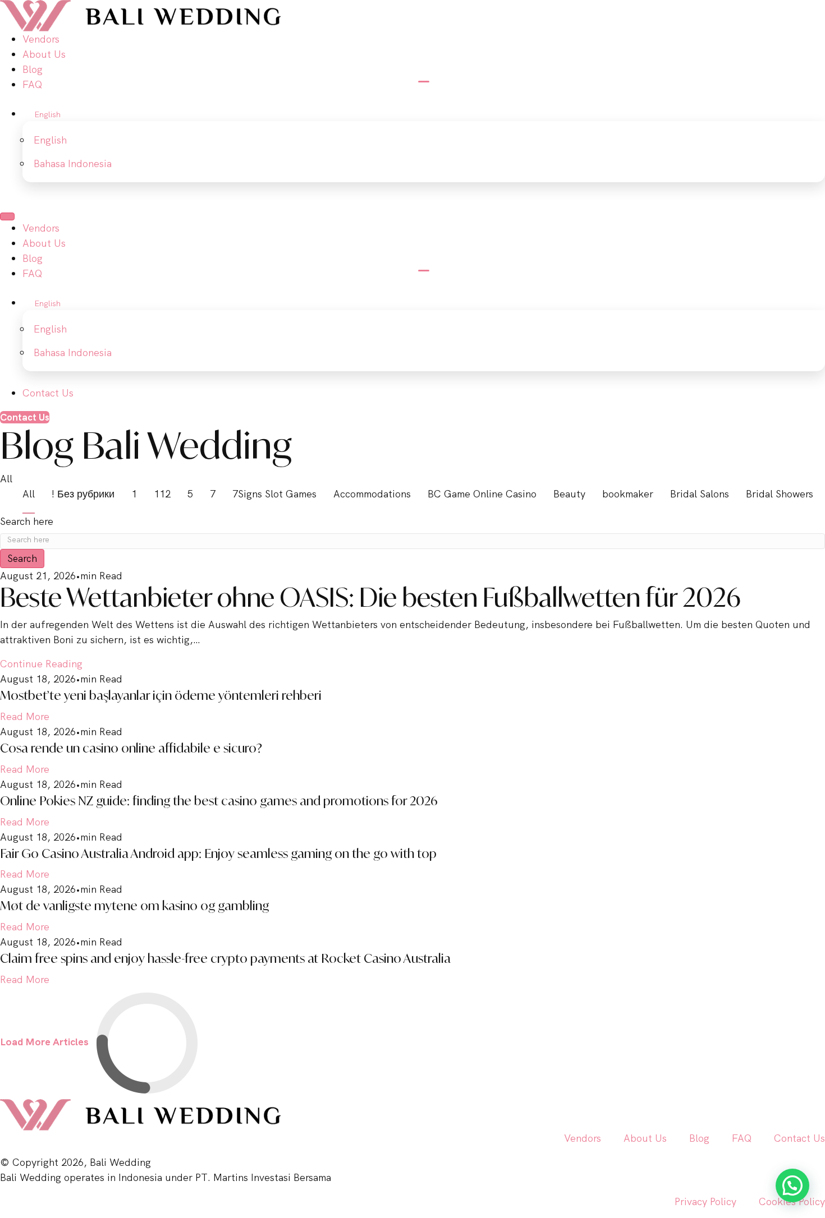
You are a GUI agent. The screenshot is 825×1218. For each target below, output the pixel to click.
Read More (24, 716)
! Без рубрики (83, 493)
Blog (699, 1138)
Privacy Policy (705, 1201)
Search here (26, 521)
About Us (645, 1138)
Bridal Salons (699, 493)
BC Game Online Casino (482, 493)
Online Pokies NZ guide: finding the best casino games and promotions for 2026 (219, 800)
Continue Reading (41, 663)
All (28, 493)
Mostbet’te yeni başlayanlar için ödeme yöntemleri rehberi (161, 695)
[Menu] (7, 216)
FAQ (741, 1138)
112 (162, 493)
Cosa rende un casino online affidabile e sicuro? (131, 747)
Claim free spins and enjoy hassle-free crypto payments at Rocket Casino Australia (225, 958)
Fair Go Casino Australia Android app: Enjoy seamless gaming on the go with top (218, 853)
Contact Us (799, 1138)
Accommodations (372, 493)
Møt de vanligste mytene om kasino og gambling (134, 905)
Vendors (582, 1138)
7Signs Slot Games (274, 493)
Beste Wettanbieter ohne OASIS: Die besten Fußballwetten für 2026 (370, 597)
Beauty (569, 493)
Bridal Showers (779, 493)
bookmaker (627, 493)
